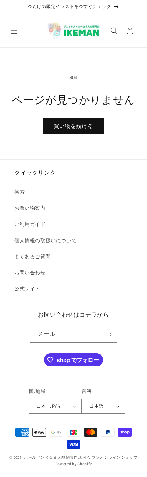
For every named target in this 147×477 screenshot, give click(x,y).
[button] (14, 31)
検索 (19, 192)
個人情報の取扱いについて (45, 240)
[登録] (109, 334)
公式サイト (27, 288)
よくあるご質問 (32, 256)
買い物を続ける (73, 126)
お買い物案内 (30, 208)
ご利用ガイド (30, 224)
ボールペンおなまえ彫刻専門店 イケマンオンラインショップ (81, 457)
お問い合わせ (30, 272)
